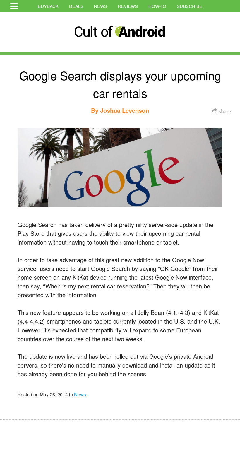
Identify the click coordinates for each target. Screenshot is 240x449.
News (100, 6)
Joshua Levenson (124, 110)
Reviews (128, 6)
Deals (76, 6)
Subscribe (189, 6)
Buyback (48, 6)
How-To (157, 6)
